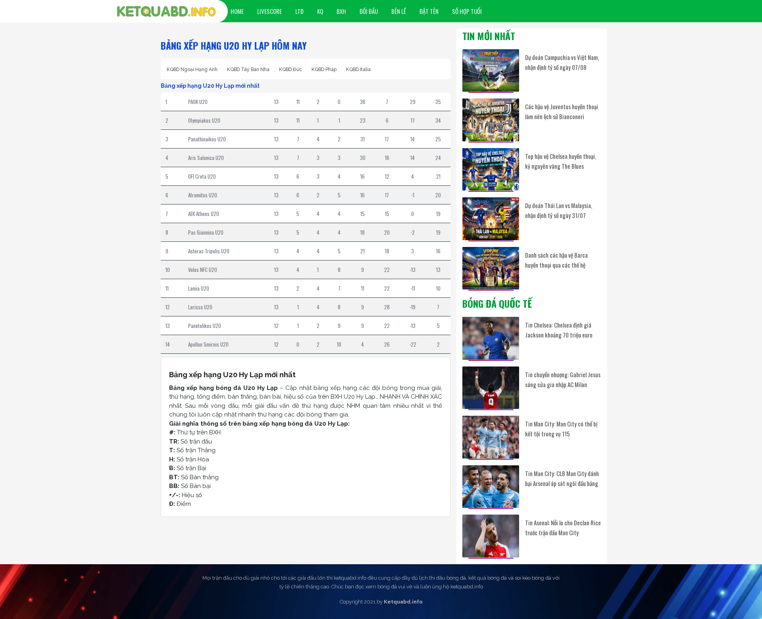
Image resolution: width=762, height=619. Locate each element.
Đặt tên (429, 11)
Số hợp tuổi (467, 11)
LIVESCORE (269, 11)
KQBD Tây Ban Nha (248, 69)
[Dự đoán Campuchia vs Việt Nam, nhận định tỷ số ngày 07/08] (490, 70)
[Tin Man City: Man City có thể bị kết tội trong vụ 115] (490, 437)
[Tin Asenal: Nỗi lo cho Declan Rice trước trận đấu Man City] (490, 536)
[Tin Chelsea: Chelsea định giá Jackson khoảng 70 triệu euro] (490, 338)
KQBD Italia (358, 69)
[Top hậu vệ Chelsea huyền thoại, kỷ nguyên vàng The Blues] (490, 169)
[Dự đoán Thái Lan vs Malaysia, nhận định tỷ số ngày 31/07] (490, 218)
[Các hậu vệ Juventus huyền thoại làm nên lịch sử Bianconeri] (490, 119)
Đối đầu (369, 11)
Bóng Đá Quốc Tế (497, 303)
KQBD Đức (290, 69)
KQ (320, 11)
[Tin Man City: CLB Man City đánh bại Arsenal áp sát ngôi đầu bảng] (490, 486)
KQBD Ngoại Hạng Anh (192, 69)
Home (237, 11)
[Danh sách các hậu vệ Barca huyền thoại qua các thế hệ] (490, 268)
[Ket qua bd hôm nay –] (166, 11)
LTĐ (299, 11)
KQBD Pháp (324, 69)
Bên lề (398, 11)
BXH (341, 11)
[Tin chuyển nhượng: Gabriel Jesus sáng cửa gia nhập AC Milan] (490, 387)
